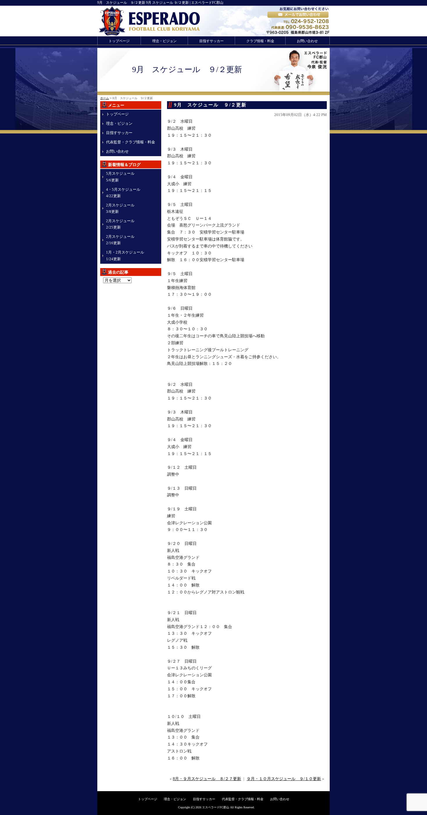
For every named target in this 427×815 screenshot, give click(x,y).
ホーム (104, 98)
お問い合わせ (307, 41)
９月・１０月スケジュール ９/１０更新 (284, 779)
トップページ (119, 41)
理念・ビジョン (164, 41)
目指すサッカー (211, 41)
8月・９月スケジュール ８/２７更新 (207, 779)
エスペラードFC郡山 (215, 807)
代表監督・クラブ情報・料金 (130, 142)
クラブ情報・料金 (260, 41)
